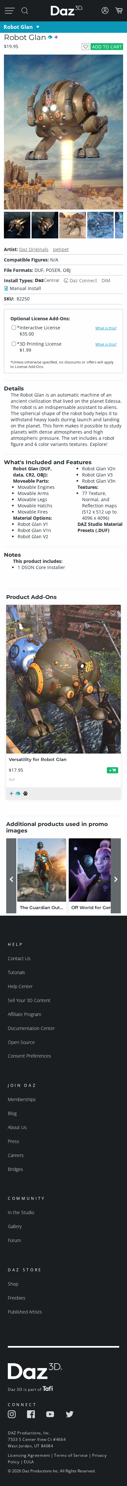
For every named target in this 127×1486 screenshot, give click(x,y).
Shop (13, 1284)
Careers (16, 1155)
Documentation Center (31, 1028)
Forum (14, 1240)
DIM (106, 280)
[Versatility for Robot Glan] (63, 679)
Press (13, 1141)
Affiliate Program (24, 1014)
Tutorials (16, 972)
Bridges (15, 1169)
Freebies (16, 1298)
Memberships (22, 1099)
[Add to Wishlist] (85, 46)
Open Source (21, 1042)
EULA (29, 1462)
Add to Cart (107, 47)
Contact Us (19, 958)
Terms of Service (71, 1455)
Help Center (20, 986)
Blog (12, 1113)
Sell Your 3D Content (29, 1000)
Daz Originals (34, 249)
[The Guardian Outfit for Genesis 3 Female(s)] (41, 870)
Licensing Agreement (29, 1455)
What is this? (106, 328)
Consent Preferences (29, 1056)
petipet (61, 249)
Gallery (14, 1226)
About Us (17, 1127)
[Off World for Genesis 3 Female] (93, 870)
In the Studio (21, 1212)
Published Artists (25, 1312)
